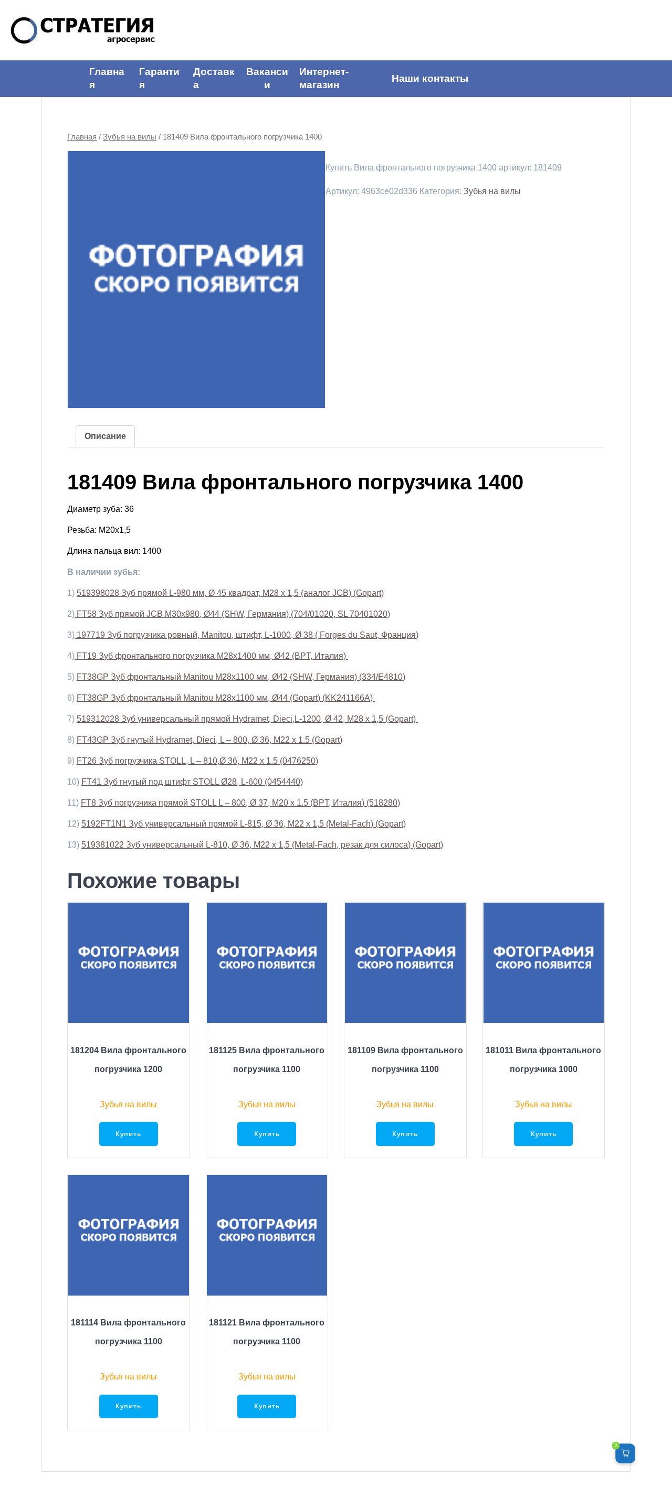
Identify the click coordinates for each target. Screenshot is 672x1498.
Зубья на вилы (129, 137)
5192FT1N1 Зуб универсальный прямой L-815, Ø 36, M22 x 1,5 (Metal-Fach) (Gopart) (243, 823)
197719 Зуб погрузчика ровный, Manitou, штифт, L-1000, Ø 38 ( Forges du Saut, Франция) (246, 634)
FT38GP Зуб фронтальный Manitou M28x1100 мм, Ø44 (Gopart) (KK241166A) (226, 697)
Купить (128, 1133)
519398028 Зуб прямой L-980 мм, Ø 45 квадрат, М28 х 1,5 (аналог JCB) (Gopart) (230, 592)
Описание (105, 436)
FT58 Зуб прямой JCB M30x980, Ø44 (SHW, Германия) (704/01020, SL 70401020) (232, 613)
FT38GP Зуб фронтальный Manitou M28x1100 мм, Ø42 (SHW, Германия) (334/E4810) (241, 676)
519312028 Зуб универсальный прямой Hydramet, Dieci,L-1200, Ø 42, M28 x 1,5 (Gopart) (247, 718)
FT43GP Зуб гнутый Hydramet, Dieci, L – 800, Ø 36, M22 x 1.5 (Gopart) (209, 739)
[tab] (105, 436)
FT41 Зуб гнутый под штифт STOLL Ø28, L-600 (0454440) (192, 781)
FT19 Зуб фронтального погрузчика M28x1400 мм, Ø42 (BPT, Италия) (211, 655)
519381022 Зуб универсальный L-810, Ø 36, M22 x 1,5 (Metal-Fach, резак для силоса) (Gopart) (262, 844)
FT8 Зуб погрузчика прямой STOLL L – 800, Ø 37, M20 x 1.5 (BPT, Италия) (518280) (240, 802)
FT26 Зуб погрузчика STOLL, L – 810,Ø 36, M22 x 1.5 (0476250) (197, 760)
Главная (82, 137)
